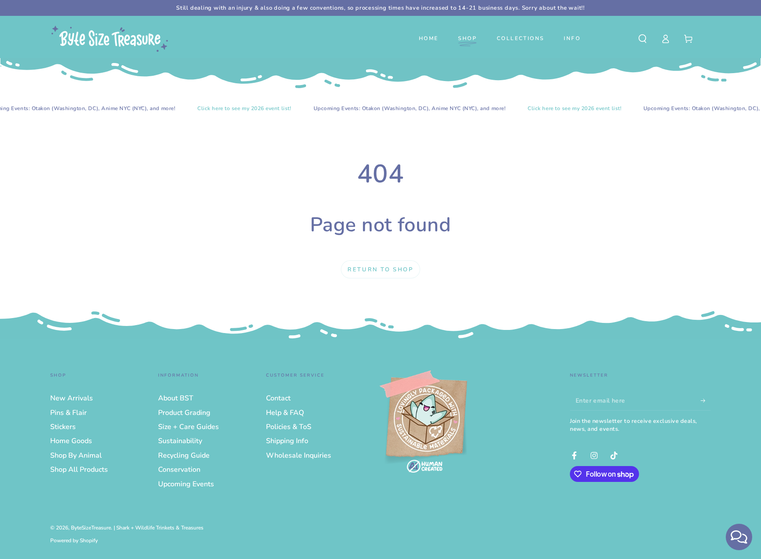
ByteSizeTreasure (91, 527)
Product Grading (184, 413)
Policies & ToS (288, 427)
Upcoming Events (186, 484)
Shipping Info (287, 441)
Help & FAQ (285, 413)
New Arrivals (71, 398)
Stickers (63, 427)
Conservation (179, 469)
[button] (642, 38)
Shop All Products (79, 469)
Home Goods (71, 441)
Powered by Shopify (74, 540)
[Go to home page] (109, 39)
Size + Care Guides (188, 427)
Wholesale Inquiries (298, 455)
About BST (175, 398)
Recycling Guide (184, 455)
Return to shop (380, 270)
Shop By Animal (76, 455)
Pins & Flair (68, 413)
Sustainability (180, 441)
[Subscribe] (706, 400)
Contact (278, 398)
